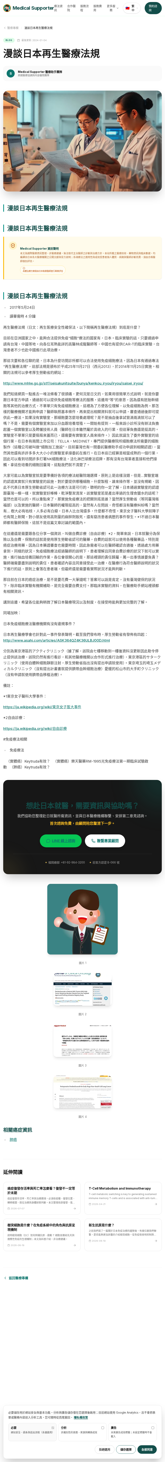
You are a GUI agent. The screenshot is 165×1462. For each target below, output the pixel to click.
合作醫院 (71, 8)
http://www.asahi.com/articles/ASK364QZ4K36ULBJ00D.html (56, 640)
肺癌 (13, 1140)
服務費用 (97, 8)
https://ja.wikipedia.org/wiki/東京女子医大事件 (42, 707)
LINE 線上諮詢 (63, 841)
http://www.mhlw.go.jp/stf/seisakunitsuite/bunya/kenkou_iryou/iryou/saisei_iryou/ (73, 383)
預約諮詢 (153, 8)
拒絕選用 (104, 1449)
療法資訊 (58, 8)
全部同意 (147, 1449)
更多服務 (111, 8)
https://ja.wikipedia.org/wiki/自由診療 (35, 728)
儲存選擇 (126, 1449)
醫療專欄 (13, 27)
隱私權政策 (81, 1417)
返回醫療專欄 (18, 1278)
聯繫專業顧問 (108, 841)
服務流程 (84, 8)
